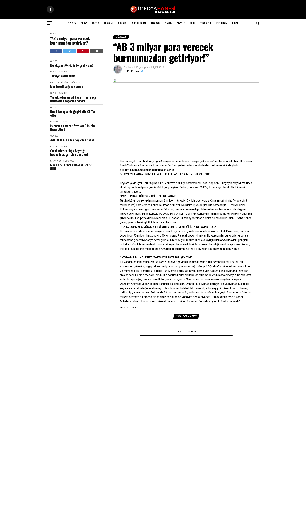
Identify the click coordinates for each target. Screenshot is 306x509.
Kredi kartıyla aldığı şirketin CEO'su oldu (73, 113)
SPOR (192, 23)
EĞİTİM (95, 23)
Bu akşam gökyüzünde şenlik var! (71, 65)
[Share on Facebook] (56, 51)
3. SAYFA (72, 23)
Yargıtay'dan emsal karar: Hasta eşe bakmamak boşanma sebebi (73, 99)
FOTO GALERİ (56, 82)
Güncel (54, 34)
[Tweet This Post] (69, 51)
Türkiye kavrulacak (62, 76)
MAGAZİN (155, 23)
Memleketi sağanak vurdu (66, 86)
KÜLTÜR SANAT (139, 23)
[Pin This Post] (83, 51)
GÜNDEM (122, 23)
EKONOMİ (108, 23)
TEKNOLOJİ (205, 23)
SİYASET (181, 23)
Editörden (221, 23)
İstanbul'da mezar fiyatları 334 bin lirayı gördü (72, 127)
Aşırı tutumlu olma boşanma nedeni (72, 140)
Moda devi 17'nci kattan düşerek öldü (70, 166)
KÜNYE (235, 23)
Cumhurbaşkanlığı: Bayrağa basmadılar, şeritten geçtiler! (69, 152)
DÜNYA (84, 23)
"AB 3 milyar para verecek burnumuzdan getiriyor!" (70, 40)
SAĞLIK (168, 23)
